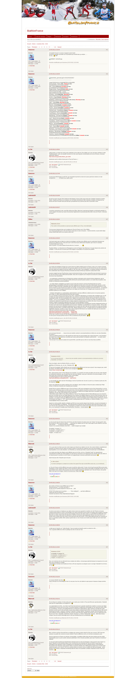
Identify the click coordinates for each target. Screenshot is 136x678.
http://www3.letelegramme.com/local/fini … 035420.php (63, 311)
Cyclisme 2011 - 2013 (42, 44)
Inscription (66, 36)
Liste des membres (40, 36)
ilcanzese (31, 49)
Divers (34, 44)
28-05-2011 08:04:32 (54, 418)
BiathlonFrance (35, 30)
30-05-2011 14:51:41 (54, 598)
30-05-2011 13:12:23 (54, 576)
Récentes (98, 39)
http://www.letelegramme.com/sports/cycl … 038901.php (63, 312)
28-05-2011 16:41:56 (54, 508)
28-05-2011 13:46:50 (54, 482)
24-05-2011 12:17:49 (54, 173)
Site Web (32, 65)
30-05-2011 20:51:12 (54, 629)
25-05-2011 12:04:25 (54, 238)
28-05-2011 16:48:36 (54, 525)
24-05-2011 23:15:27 (54, 207)
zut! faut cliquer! (53, 164)
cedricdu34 (32, 195)
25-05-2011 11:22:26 (54, 219)
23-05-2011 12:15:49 (54, 49)
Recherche (58, 36)
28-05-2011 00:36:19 (54, 351)
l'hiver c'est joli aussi (57, 370)
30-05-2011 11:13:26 (54, 547)
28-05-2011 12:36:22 (54, 443)
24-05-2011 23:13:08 (54, 195)
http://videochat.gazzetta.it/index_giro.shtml (60, 156)
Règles (49, 36)
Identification (74, 36)
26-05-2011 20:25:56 (54, 263)
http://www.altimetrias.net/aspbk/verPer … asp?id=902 (62, 378)
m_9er (30, 149)
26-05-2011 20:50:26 (54, 330)
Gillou (30, 219)
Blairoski (31, 443)
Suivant (59, 47)
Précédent (34, 47)
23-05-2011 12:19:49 (54, 74)
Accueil (30, 36)
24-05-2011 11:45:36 (54, 149)
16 (55, 47)
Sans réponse (105, 39)
